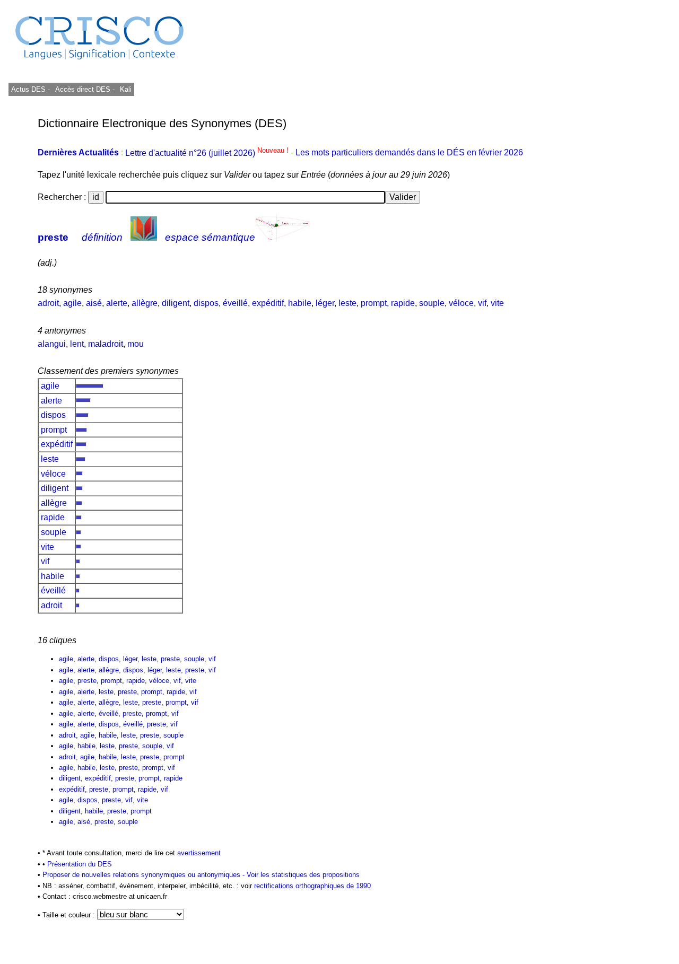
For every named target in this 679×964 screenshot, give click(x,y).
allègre (145, 303)
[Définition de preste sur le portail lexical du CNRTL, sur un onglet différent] (143, 237)
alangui (52, 343)
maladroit (105, 343)
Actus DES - (30, 89)
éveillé (235, 303)
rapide (403, 303)
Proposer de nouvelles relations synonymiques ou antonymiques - (144, 875)
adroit (48, 303)
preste (53, 237)
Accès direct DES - (85, 89)
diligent (175, 303)
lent (77, 343)
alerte (116, 303)
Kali (126, 89)
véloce (461, 303)
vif (482, 303)
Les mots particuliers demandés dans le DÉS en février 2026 (409, 152)
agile (72, 303)
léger (325, 303)
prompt (374, 303)
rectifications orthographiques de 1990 (312, 886)
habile (299, 303)
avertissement (199, 853)
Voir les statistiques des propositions (303, 875)
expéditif (268, 303)
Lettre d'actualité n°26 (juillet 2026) (208, 152)
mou (135, 343)
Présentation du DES (79, 864)
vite (497, 303)
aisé (94, 303)
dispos (206, 303)
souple (432, 303)
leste (347, 303)
